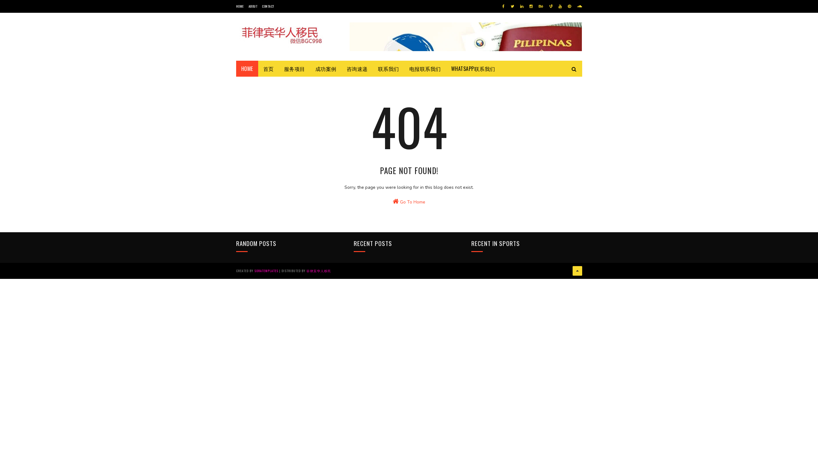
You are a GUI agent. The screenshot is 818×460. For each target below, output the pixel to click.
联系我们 (388, 69)
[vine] (551, 6)
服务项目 (294, 69)
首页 (268, 69)
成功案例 (325, 69)
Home (240, 6)
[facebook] (503, 6)
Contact (268, 6)
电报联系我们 (425, 69)
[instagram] (531, 6)
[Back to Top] (577, 271)
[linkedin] (522, 6)
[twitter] (512, 6)
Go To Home (412, 202)
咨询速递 (357, 69)
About (253, 6)
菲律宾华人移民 (318, 270)
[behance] (540, 6)
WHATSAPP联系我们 (473, 69)
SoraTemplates (266, 270)
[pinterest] (569, 6)
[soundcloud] (579, 6)
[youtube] (560, 6)
